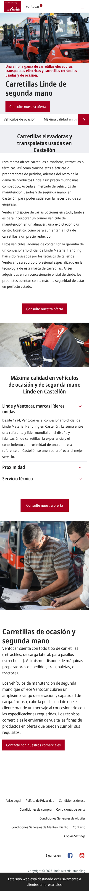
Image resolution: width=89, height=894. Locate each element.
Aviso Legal (13, 800)
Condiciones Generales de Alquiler (62, 818)
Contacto (79, 827)
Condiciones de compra (36, 809)
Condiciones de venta (70, 809)
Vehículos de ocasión (20, 119)
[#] (80, 408)
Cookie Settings (74, 836)
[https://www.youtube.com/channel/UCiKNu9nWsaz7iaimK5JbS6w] (81, 855)
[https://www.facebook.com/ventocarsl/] (69, 855)
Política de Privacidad (40, 800)
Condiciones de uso (72, 800)
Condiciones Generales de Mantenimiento (39, 827)
